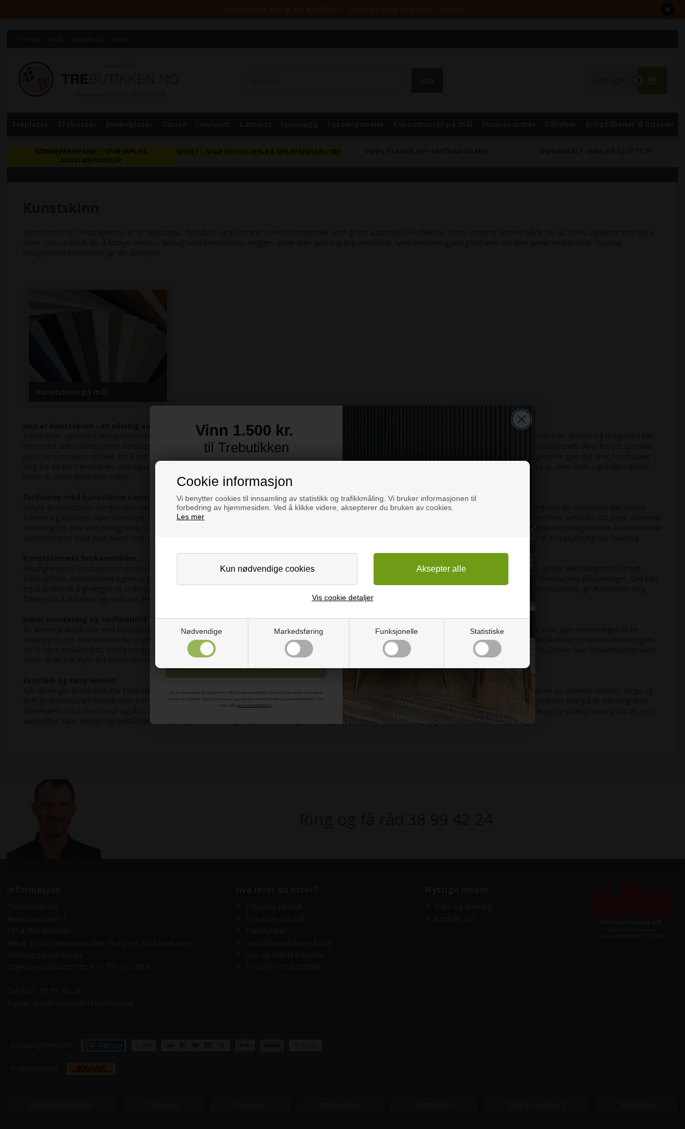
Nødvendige (201, 631)
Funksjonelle (396, 631)
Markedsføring (298, 631)
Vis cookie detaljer (343, 597)
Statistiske (487, 631)
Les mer (190, 516)
